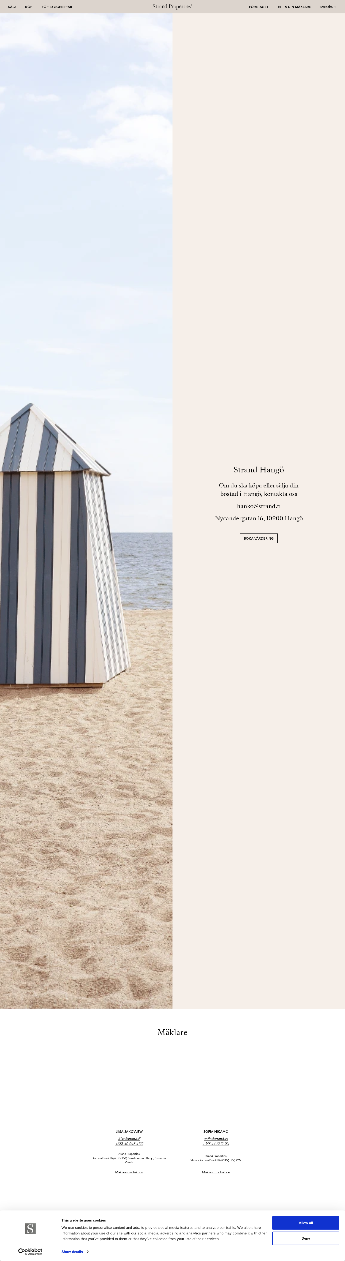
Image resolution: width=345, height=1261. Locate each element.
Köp (28, 7)
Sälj (12, 7)
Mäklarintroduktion (129, 1172)
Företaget (258, 7)
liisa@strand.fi (129, 1138)
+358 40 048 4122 (129, 1143)
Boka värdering (259, 538)
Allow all (306, 1223)
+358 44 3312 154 (216, 1143)
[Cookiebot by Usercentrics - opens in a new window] (30, 1251)
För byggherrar (57, 7)
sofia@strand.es (216, 1138)
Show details (72, 1252)
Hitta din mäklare (294, 7)
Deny (306, 1238)
